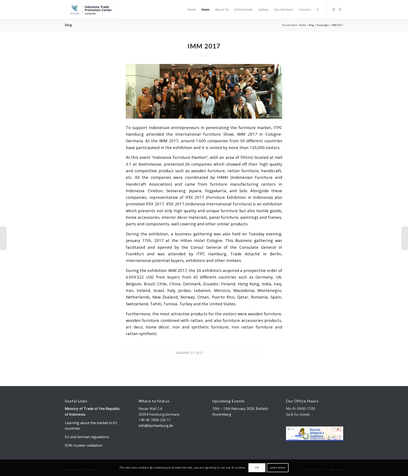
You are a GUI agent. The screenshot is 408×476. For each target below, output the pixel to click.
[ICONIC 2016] (3, 238)
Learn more (277, 467)
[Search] (318, 9)
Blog (68, 25)
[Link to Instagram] (333, 9)
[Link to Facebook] (340, 9)
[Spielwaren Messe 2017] (404, 238)
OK (257, 467)
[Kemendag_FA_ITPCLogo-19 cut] (90, 9)
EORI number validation (83, 445)
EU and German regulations (87, 437)
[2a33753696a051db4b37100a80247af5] (204, 91)
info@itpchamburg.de (156, 425)
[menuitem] (192, 9)
